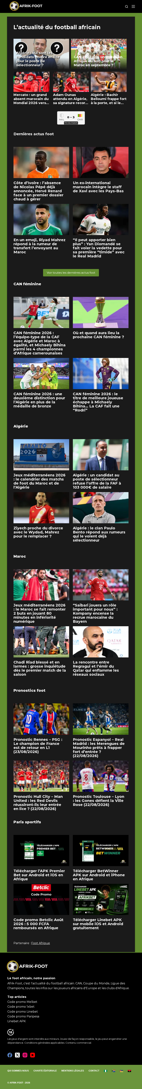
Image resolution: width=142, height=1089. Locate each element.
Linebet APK (16, 1021)
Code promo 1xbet (21, 1006)
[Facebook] (9, 1055)
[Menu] (133, 6)
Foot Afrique (40, 943)
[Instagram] (25, 1055)
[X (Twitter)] (17, 1055)
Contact (94, 1070)
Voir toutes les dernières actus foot (71, 272)
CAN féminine (27, 284)
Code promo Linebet (22, 1011)
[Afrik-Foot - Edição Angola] (129, 1070)
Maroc (19, 556)
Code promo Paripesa (23, 1016)
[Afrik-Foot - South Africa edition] (114, 1070)
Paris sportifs (27, 822)
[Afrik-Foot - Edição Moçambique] (122, 1070)
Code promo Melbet (22, 1002)
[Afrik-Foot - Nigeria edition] (106, 1070)
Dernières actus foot (33, 134)
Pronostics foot (29, 690)
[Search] (126, 6)
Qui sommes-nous (18, 1070)
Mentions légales (72, 1070)
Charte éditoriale (45, 1070)
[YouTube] (32, 1055)
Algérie (20, 426)
